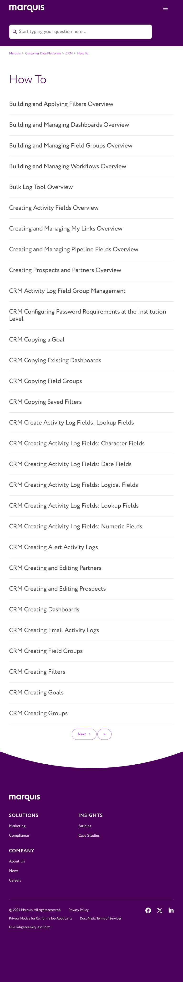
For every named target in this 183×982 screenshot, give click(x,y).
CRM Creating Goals (36, 692)
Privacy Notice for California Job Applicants (40, 918)
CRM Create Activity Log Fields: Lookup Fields (71, 422)
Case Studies (89, 835)
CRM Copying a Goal (37, 339)
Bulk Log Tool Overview (41, 187)
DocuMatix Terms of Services (101, 918)
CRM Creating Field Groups (46, 651)
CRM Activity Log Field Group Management (67, 291)
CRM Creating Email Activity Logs (54, 630)
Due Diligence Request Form (29, 927)
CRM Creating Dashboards (44, 609)
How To (82, 53)
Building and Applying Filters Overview (61, 104)
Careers (15, 880)
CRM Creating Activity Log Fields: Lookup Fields (74, 505)
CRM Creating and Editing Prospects (57, 589)
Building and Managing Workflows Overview (67, 166)
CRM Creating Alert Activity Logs (53, 547)
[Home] (91, 799)
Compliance (19, 835)
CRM (69, 53)
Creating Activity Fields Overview (53, 208)
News (13, 871)
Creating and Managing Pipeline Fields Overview (73, 249)
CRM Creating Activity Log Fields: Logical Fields (73, 485)
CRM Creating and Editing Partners (55, 568)
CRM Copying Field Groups (45, 381)
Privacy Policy (79, 910)
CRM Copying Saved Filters (45, 402)
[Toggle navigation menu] (165, 8)
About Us (17, 861)
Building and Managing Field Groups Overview (70, 145)
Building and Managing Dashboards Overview (69, 125)
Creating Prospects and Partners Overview (65, 270)
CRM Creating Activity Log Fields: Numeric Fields (75, 526)
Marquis (15, 53)
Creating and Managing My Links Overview (65, 228)
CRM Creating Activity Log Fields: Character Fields (77, 443)
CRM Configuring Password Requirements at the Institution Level (87, 315)
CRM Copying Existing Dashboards (55, 360)
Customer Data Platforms (43, 53)
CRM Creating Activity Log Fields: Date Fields (70, 464)
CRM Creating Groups (38, 713)
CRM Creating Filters (37, 672)
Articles (84, 826)
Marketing (17, 826)
